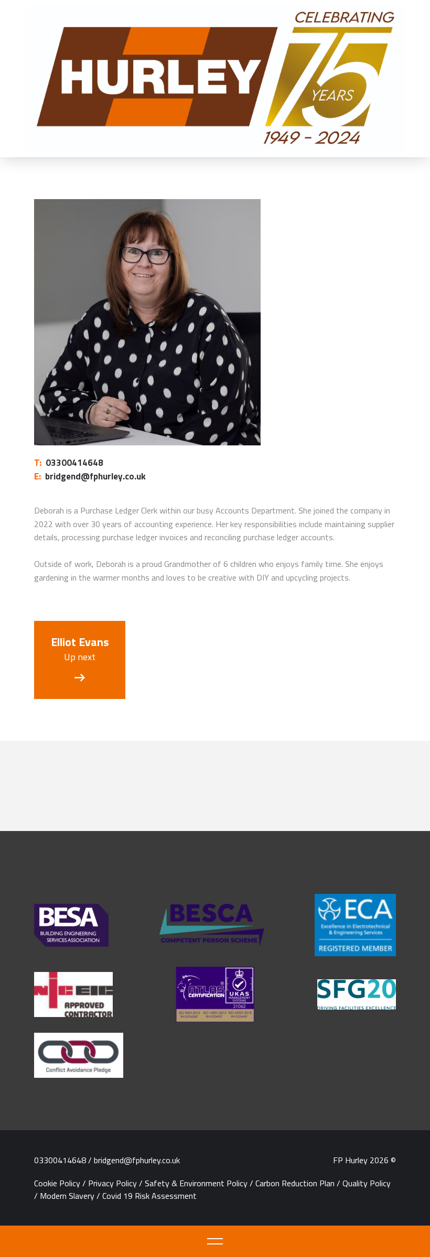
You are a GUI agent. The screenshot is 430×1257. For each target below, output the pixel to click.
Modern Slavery (67, 1195)
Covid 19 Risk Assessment (149, 1195)
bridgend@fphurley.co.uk (90, 476)
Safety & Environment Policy (196, 1183)
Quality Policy (366, 1183)
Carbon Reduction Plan (295, 1183)
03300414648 (68, 462)
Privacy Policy (112, 1183)
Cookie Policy (57, 1183)
